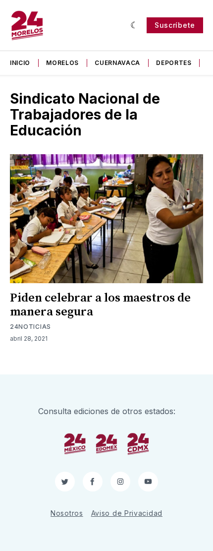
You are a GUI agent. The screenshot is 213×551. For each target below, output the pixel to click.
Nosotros (67, 513)
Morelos (62, 62)
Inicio (20, 62)
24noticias (30, 326)
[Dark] (134, 25)
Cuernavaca (117, 62)
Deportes (174, 62)
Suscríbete (175, 25)
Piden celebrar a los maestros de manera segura (100, 305)
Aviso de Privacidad (126, 513)
